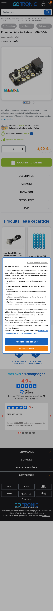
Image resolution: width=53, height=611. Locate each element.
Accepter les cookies (27, 341)
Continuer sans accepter (37, 262)
